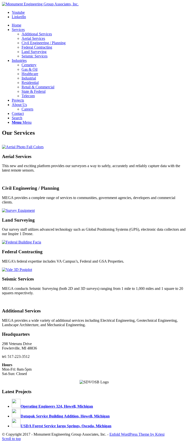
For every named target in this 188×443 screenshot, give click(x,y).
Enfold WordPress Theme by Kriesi (136, 434)
